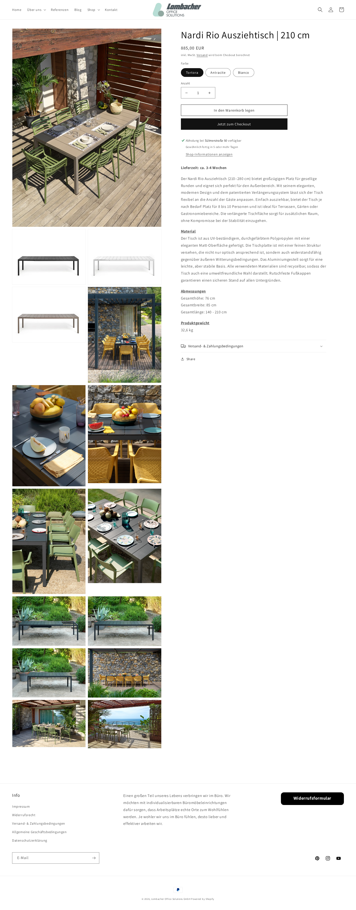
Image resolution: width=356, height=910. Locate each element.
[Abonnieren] (93, 858)
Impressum (21, 806)
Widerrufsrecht (23, 815)
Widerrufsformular (312, 798)
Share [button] (190, 359)
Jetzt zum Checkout (234, 124)
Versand (202, 55)
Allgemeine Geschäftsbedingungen (39, 832)
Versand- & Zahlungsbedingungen (38, 823)
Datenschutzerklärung (29, 840)
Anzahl (185, 83)
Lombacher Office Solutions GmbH (171, 899)
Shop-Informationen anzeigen (209, 154)
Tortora (192, 72)
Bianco (243, 72)
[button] (36, 10)
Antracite (218, 72)
